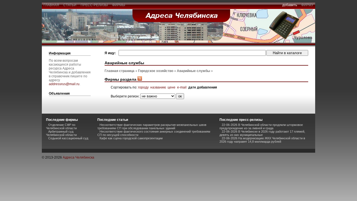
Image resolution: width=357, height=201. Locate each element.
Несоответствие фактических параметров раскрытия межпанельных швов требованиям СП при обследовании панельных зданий (151, 126)
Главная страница (119, 71)
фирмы (118, 5)
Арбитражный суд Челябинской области (61, 133)
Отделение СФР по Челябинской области (61, 126)
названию (158, 87)
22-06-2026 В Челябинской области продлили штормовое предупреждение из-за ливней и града (261, 126)
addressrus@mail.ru (64, 84)
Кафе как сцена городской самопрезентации (131, 138)
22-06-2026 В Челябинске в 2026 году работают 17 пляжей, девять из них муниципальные (262, 133)
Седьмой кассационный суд (68, 138)
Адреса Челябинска (78, 157)
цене (171, 87)
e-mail (182, 87)
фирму (307, 5)
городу (143, 87)
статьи (70, 5)
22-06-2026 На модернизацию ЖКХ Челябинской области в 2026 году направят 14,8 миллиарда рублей (262, 140)
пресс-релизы (94, 5)
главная (51, 5)
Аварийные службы (193, 71)
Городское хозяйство (155, 71)
